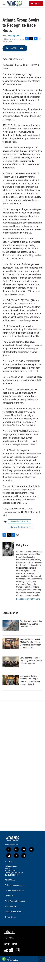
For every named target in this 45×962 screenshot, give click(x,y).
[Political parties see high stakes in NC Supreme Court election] (10, 625)
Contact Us (9, 896)
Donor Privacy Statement (15, 901)
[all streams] (41, 959)
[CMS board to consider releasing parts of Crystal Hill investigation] (10, 662)
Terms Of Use (10, 917)
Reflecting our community (15, 885)
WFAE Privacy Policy (13, 912)
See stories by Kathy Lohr (28, 599)
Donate (37, 4)
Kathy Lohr (14, 35)
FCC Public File (10, 906)
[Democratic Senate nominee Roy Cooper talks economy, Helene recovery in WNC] (10, 680)
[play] (3, 959)
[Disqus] (22, 734)
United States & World (19, 522)
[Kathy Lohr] (8, 549)
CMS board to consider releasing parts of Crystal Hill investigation (31, 660)
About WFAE (10, 880)
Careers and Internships (14, 891)
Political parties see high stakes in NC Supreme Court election (31, 624)
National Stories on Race (20, 527)
